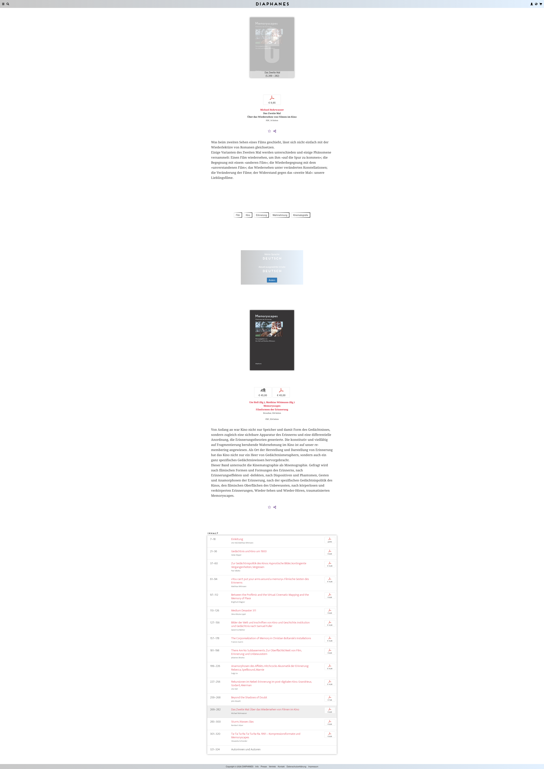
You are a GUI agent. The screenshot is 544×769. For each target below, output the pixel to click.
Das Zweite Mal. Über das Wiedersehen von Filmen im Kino (265, 709)
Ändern (272, 280)
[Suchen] (8, 4)
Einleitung (237, 539)
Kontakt (281, 766)
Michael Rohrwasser (272, 109)
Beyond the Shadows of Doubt (249, 697)
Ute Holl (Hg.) (257, 402)
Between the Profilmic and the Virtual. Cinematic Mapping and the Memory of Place (270, 596)
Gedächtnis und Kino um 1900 (249, 551)
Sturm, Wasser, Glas (242, 721)
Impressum (313, 766)
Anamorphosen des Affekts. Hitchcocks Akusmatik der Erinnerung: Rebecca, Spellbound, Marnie (270, 668)
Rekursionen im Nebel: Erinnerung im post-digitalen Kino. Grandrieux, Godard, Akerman (271, 683)
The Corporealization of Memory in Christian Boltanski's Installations (271, 638)
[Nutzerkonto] (531, 4)
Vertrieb (272, 766)
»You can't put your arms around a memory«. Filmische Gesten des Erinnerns (270, 581)
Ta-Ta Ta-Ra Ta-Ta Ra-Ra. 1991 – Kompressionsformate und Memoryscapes (265, 735)
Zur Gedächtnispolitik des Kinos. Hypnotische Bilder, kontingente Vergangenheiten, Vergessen (268, 565)
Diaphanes (272, 4)
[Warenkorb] (540, 4)
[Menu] (3, 4)
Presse (264, 766)
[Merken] (269, 131)
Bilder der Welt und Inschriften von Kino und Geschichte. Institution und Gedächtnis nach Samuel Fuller (270, 624)
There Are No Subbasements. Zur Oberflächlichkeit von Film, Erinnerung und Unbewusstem (266, 652)
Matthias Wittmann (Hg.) (280, 402)
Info (257, 766)
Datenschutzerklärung (296, 766)
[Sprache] (536, 4)
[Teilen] (275, 131)
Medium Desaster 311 (243, 610)
